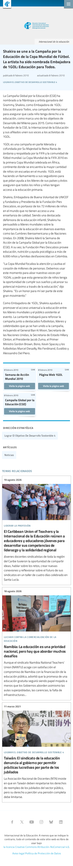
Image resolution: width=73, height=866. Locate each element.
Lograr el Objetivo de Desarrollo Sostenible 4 (29, 435)
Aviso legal (18, 853)
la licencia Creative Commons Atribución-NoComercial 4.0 (36, 847)
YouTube (31, 822)
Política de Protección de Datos (43, 853)
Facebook (12, 822)
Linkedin (60, 822)
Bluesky (51, 822)
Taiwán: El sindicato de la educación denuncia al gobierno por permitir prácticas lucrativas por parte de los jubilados (36, 752)
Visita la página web (19, 386)
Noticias (9, 455)
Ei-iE (5, 4)
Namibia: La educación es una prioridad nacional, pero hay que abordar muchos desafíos (36, 643)
